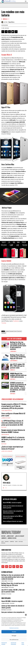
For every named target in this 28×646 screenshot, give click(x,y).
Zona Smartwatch (6, 410)
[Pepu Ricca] (2, 22)
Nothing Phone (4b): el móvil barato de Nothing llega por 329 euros (18, 356)
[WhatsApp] (9, 31)
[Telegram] (12, 31)
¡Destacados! (14, 360)
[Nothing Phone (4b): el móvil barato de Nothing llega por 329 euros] (5, 357)
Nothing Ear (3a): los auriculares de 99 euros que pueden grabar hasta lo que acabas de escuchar (18, 345)
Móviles (12, 370)
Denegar (14, 635)
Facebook (16, 321)
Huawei (11, 331)
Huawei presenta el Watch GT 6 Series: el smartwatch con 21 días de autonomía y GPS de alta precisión (13, 406)
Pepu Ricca (11, 22)
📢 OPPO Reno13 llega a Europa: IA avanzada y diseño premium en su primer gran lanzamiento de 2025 (12, 423)
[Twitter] (6, 31)
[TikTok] (13, 566)
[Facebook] (2, 31)
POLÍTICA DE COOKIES (4, 643)
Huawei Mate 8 (6, 55)
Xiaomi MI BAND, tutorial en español (12, 502)
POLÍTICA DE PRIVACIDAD (13, 643)
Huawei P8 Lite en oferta (21, 467)
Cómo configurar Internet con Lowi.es (13, 521)
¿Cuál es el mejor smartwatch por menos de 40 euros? (12, 448)
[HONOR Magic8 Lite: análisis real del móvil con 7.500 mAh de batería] (5, 376)
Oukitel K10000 (6, 261)
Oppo (15, 331)
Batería (7, 331)
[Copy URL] (16, 31)
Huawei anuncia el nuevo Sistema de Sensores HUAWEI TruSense (13, 431)
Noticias (13, 379)
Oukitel (19, 331)
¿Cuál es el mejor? (6, 451)
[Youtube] (21, 566)
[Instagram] (3, 487)
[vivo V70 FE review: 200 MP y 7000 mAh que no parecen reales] (5, 366)
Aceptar (14, 631)
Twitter (3, 323)
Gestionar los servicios (14, 627)
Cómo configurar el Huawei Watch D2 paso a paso (13, 414)
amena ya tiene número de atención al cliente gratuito (12, 607)
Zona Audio (13, 351)
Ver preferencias (14, 639)
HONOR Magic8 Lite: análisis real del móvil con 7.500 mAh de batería (18, 375)
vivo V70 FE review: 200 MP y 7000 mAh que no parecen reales (17, 366)
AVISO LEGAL (22, 643)
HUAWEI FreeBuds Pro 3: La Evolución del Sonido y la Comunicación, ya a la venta (13, 439)
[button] (26, 615)
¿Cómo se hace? (5, 417)
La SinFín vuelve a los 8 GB (7, 464)
